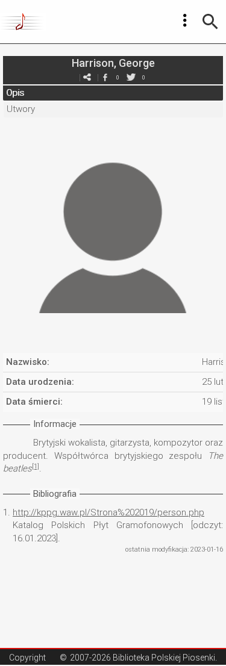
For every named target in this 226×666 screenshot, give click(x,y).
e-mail (87, 77)
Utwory (21, 109)
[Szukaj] (210, 22)
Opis (15, 92)
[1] (35, 466)
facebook (105, 77)
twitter (131, 77)
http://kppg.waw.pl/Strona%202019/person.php (108, 512)
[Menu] (185, 20)
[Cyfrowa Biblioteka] (23, 21)
